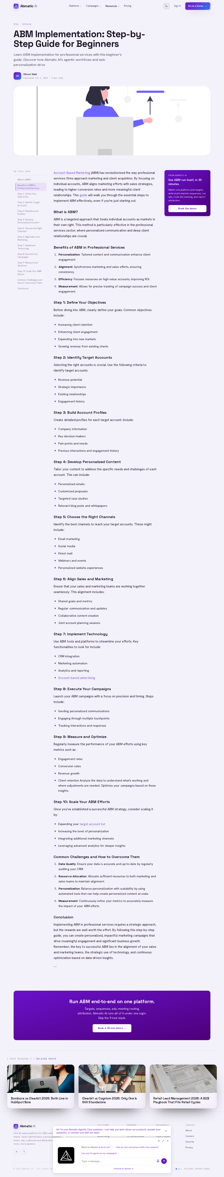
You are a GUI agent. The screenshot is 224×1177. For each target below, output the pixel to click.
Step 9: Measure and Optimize (28, 264)
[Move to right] (159, 1141)
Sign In (177, 6)
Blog (16, 24)
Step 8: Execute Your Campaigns (28, 255)
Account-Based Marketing (72, 173)
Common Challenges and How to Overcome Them (30, 281)
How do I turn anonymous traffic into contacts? (137, 1147)
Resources (111, 6)
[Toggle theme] (166, 6)
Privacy (189, 1147)
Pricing (127, 6)
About (188, 1130)
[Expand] (163, 1141)
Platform (74, 6)
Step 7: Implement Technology (27, 247)
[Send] (164, 1161)
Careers (189, 1136)
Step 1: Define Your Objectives (27, 195)
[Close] (166, 1131)
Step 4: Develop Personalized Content (28, 221)
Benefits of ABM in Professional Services (28, 187)
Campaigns (92, 6)
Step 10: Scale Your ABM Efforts (29, 273)
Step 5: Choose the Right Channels (30, 230)
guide (83, 195)
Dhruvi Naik (30, 74)
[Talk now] (158, 1161)
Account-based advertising (76, 678)
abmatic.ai (128, 1168)
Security (189, 1141)
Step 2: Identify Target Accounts (29, 204)
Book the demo (187, 208)
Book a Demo (197, 5)
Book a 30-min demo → (112, 1028)
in (16, 1151)
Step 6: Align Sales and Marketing (29, 238)
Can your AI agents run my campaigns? (99, 1153)
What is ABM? (24, 179)
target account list (92, 824)
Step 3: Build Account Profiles (28, 212)
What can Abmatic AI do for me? (95, 1147)
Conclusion (23, 288)
